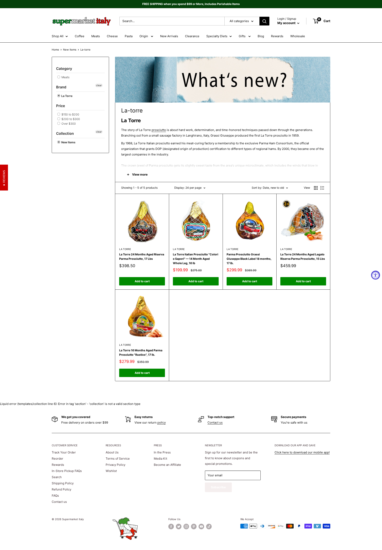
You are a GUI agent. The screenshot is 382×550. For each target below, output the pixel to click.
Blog (261, 36)
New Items (69, 49)
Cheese (112, 36)
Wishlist (111, 471)
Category (64, 68)
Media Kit (160, 458)
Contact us (215, 422)
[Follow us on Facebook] (171, 526)
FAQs (55, 495)
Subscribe (218, 487)
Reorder (57, 458)
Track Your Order (64, 452)
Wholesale (297, 36)
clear (99, 85)
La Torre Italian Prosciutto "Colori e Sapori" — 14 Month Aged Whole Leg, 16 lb (195, 259)
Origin (144, 36)
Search (57, 477)
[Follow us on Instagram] (186, 526)
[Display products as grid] (316, 188)
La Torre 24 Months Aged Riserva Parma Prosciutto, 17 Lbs (141, 256)
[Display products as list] (322, 188)
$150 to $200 (70, 114)
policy (161, 422)
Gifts (242, 36)
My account (286, 23)
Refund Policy (61, 489)
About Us (112, 452)
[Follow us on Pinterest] (194, 526)
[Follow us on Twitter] (178, 526)
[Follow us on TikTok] (209, 526)
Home (55, 49)
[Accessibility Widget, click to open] (375, 275)
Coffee (79, 36)
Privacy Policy (115, 465)
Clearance (192, 36)
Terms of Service (118, 458)
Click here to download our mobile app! (302, 452)
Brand (61, 87)
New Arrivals (169, 36)
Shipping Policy (63, 483)
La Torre (66, 96)
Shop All (57, 36)
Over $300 (68, 123)
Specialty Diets (216, 36)
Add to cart (142, 281)
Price (60, 106)
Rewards (277, 36)
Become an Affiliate (167, 465)
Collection (65, 133)
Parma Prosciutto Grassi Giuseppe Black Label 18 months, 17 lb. (249, 259)
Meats (95, 36)
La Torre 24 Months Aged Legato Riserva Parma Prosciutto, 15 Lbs (302, 256)
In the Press (162, 452)
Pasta (129, 36)
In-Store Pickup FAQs (67, 471)
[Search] (264, 21)
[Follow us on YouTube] (201, 526)
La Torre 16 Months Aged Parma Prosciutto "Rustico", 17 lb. (140, 352)
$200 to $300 (70, 119)
